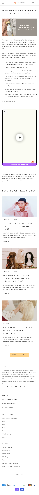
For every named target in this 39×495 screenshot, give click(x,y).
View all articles (19, 355)
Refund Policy (6, 450)
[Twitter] (7, 386)
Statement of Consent (8, 460)
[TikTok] (20, 386)
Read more (6, 242)
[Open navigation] (3, 3)
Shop (3, 425)
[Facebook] (3, 386)
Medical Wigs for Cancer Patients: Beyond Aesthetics (18, 330)
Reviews (4, 437)
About (4, 421)
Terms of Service (7, 447)
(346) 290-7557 (11, 403)
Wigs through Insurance (9, 418)
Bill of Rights (6, 457)
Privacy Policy (6, 454)
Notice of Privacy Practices (10, 463)
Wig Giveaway (6, 434)
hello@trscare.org (11, 399)
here (3, 383)
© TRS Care (19, 474)
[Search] (33, 3)
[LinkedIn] (24, 386)
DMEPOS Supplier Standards (11, 466)
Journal (4, 428)
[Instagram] (11, 386)
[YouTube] (16, 386)
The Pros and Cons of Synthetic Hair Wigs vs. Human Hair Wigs (17, 278)
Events (4, 431)
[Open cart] (36, 3)
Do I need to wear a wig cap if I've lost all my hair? (17, 226)
